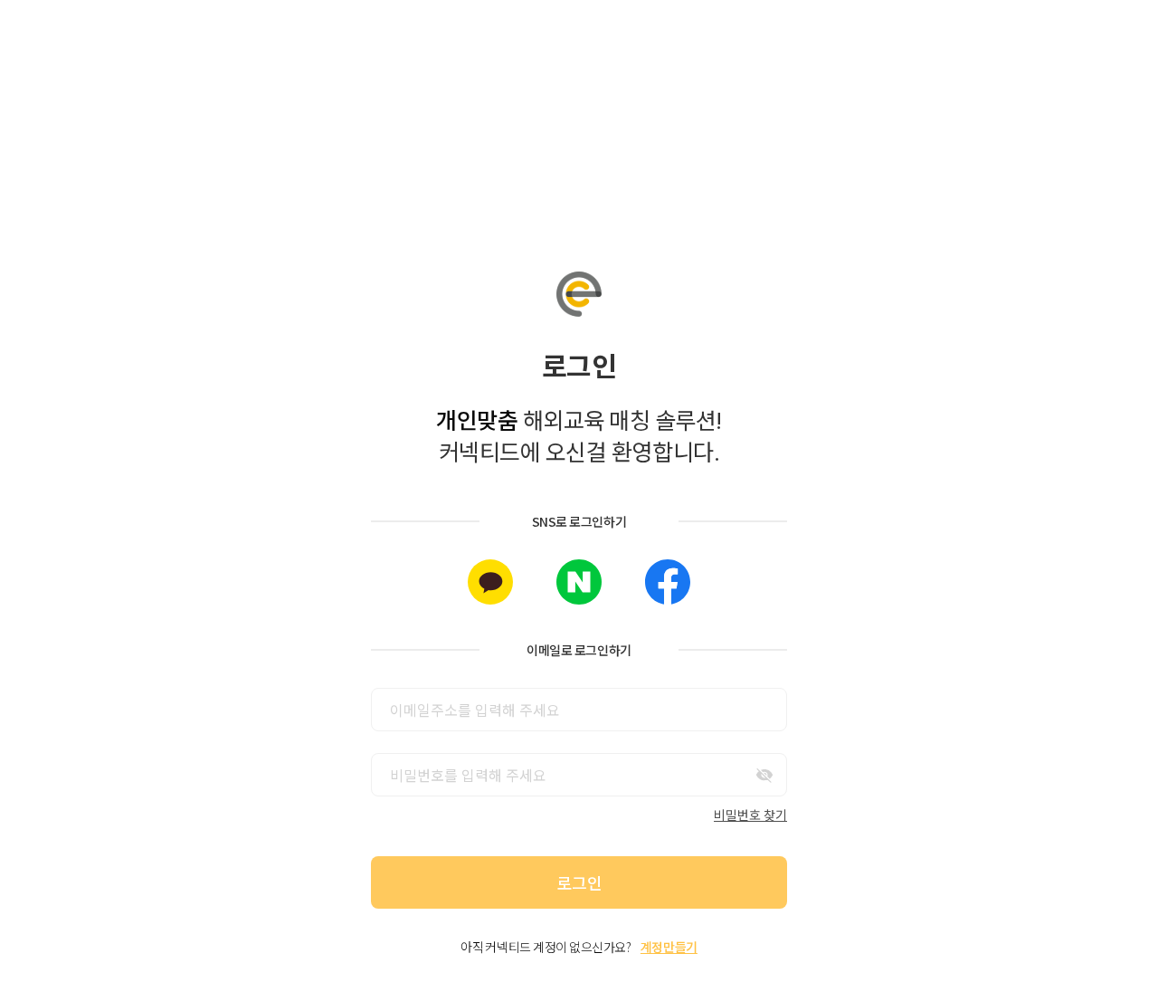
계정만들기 (669, 947)
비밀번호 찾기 (750, 815)
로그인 (579, 882)
